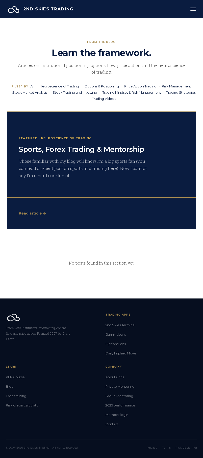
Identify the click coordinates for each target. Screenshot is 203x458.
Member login (116, 415)
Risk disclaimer (186, 447)
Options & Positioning (101, 86)
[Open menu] (193, 9)
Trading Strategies (181, 92)
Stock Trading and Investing (75, 92)
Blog (10, 386)
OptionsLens (115, 344)
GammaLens (115, 334)
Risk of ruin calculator (23, 405)
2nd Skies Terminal (120, 325)
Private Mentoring (119, 386)
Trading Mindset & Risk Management (131, 92)
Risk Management (176, 86)
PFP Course (15, 377)
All (32, 86)
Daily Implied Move (120, 353)
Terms (166, 447)
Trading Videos (104, 99)
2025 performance (120, 405)
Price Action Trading (140, 86)
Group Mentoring (119, 396)
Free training (16, 396)
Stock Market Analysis (29, 92)
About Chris (114, 377)
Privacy (152, 447)
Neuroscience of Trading (59, 86)
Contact (112, 424)
